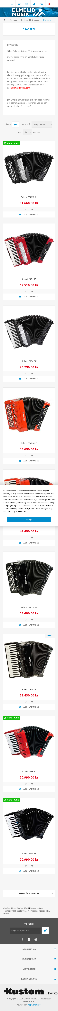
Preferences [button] (21, 511)
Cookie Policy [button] (11, 508)
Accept (29, 519)
